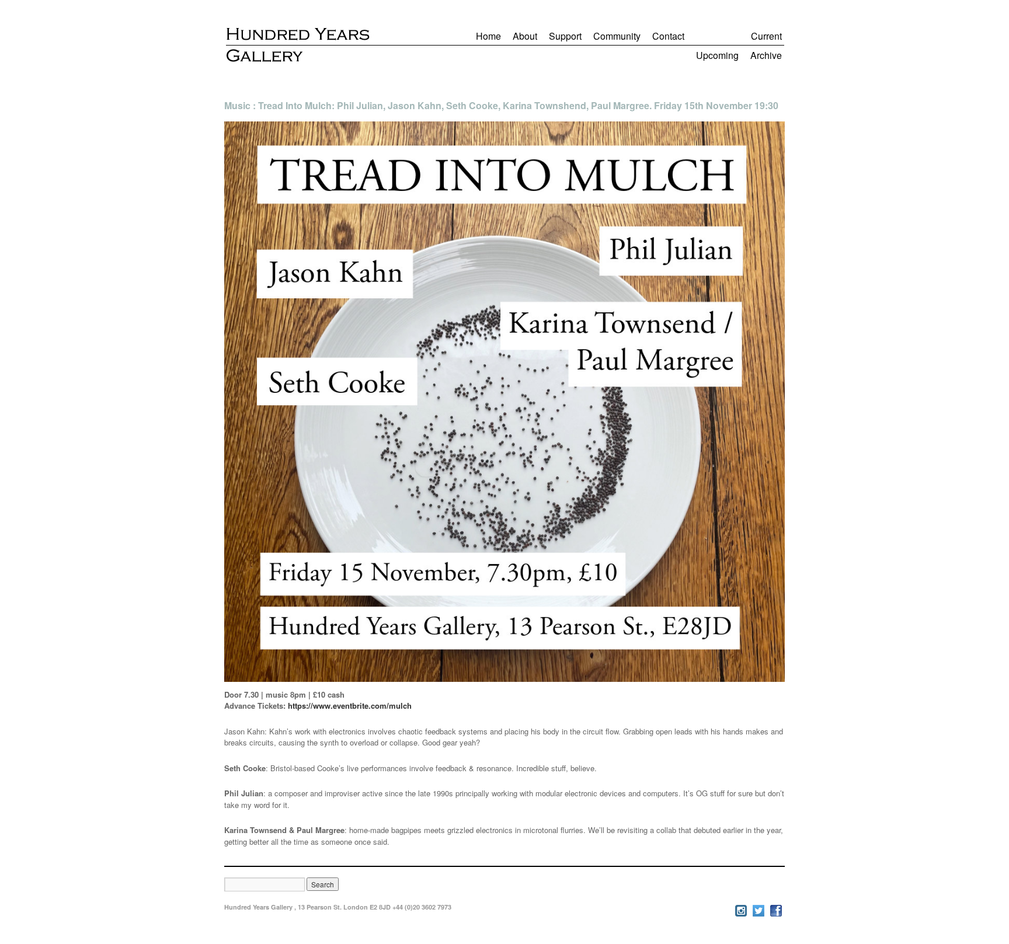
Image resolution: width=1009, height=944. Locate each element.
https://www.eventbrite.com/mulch (350, 705)
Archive (766, 55)
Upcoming (717, 55)
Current (766, 36)
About (525, 36)
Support (565, 36)
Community (617, 36)
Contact (668, 36)
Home (488, 36)
